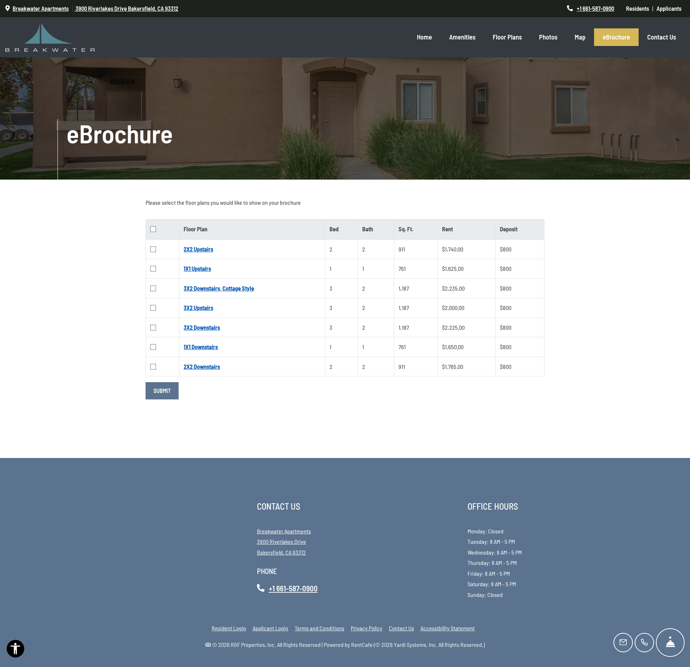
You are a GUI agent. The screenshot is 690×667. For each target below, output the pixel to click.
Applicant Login (270, 627)
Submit (162, 390)
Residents (639, 8)
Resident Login (229, 627)
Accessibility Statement (447, 627)
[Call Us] (644, 642)
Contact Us (661, 37)
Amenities (462, 37)
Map (580, 37)
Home (424, 37)
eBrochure (616, 37)
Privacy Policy (366, 627)
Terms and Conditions (319, 627)
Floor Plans (507, 37)
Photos (548, 37)
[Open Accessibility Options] (15, 650)
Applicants (671, 8)
